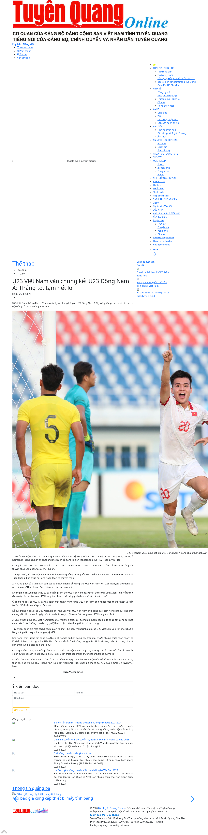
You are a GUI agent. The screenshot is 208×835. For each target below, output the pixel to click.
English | (17, 44)
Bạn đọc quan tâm (146, 261)
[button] (174, 249)
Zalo (22, 273)
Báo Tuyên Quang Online (111, 808)
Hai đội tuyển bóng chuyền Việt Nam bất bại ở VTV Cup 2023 (86, 770)
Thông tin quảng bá (31, 788)
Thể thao (23, 263)
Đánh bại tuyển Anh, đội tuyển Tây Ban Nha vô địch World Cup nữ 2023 (91, 739)
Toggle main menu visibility (81, 160)
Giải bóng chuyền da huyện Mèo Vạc (73, 753)
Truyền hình (26, 47)
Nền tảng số (23, 57)
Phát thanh (25, 51)
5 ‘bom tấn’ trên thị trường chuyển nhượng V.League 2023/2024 (88, 722)
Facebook (22, 269)
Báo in (23, 54)
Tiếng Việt (28, 44)
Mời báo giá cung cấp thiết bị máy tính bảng (52, 798)
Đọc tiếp (141, 265)
